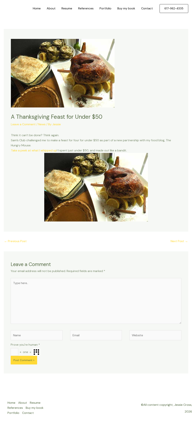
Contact (147, 8)
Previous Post (15, 241)
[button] (174, 8)
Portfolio (105, 8)
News (42, 124)
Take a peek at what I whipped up (34, 150)
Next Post (179, 241)
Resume (67, 8)
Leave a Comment (23, 124)
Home (37, 8)
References (86, 8)
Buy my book (126, 8)
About (51, 8)
